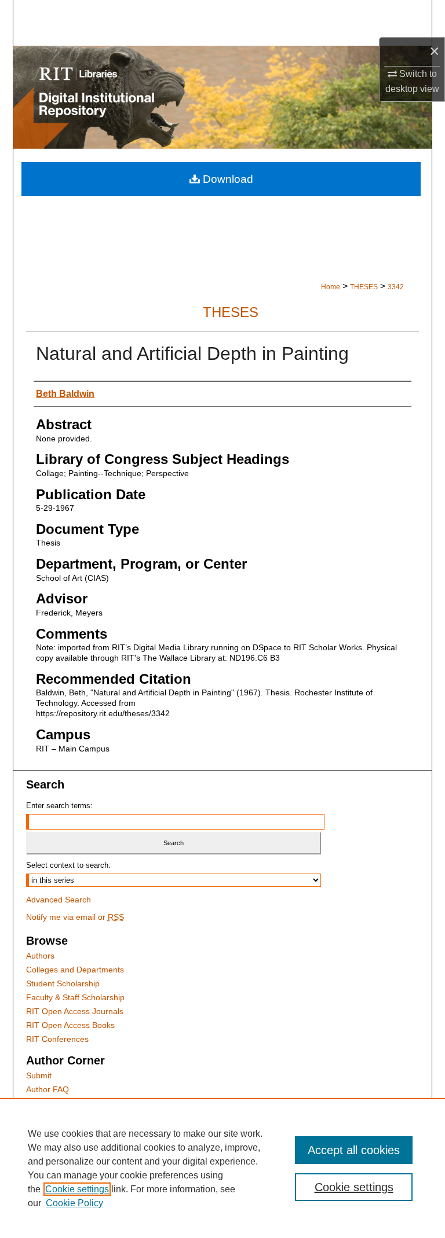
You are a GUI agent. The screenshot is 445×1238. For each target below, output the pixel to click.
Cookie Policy (74, 1203)
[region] (222, 1168)
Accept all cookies (354, 1150)
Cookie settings (77, 1189)
